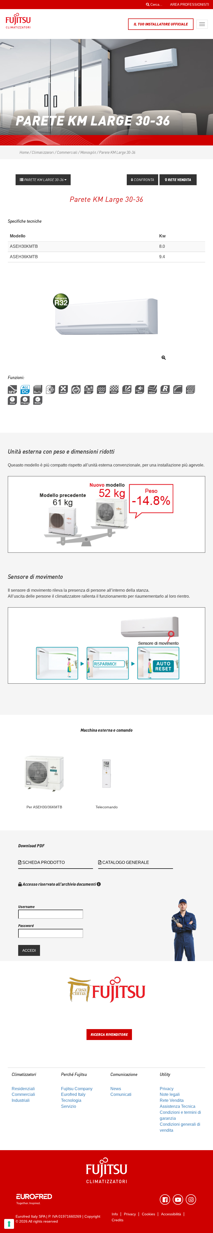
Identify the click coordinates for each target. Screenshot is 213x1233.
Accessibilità (171, 1214)
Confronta (143, 179)
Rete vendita (179, 179)
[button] (12, 389)
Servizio (68, 1106)
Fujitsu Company (76, 1089)
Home (24, 152)
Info (115, 1214)
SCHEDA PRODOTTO (43, 862)
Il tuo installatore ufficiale (161, 24)
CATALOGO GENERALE (125, 862)
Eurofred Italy (73, 1094)
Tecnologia (71, 1100)
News (115, 1089)
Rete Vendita (172, 1100)
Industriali (21, 1100)
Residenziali (23, 1089)
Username (26, 906)
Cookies (148, 1214)
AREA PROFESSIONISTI (189, 4)
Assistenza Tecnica (177, 1106)
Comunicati (120, 1094)
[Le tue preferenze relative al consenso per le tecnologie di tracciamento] (9, 1224)
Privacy (167, 1089)
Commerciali (67, 152)
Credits (117, 1220)
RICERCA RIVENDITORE (109, 1034)
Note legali (170, 1094)
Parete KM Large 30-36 (43, 179)
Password (26, 925)
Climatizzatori (43, 152)
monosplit (88, 152)
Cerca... (155, 4)
